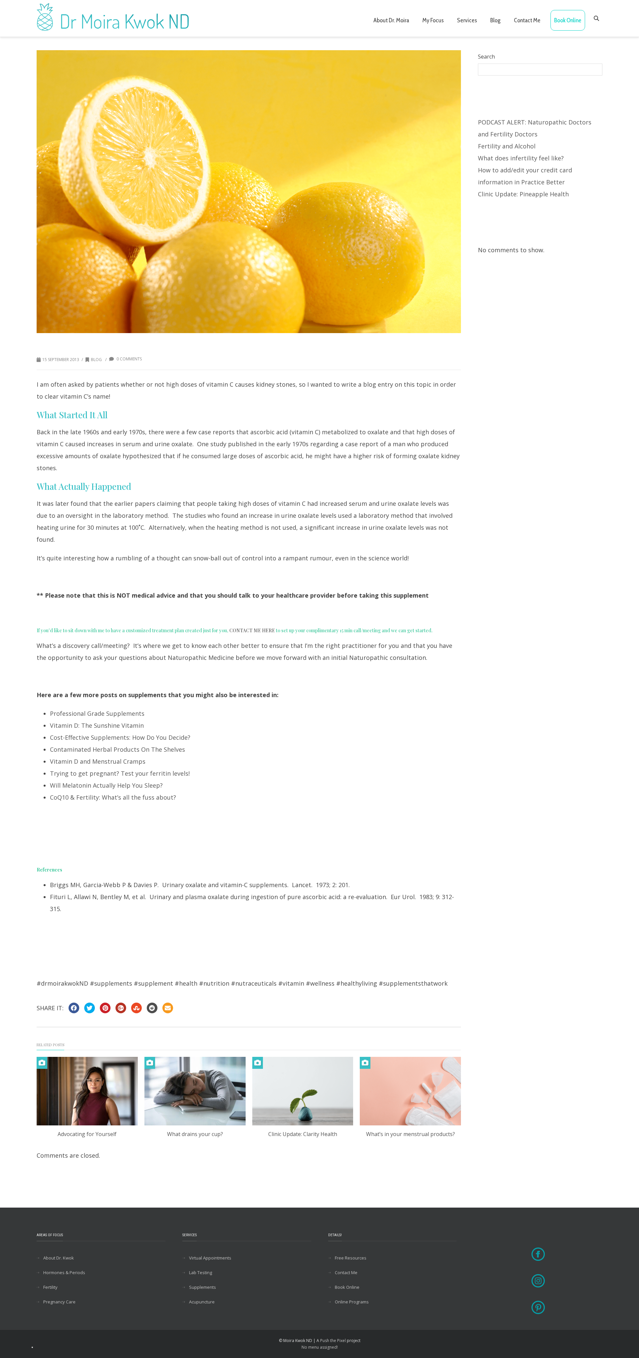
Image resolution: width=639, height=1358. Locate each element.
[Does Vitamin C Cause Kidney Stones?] (249, 191)
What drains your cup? (195, 1134)
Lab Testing (200, 1272)
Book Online (567, 20)
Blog (495, 20)
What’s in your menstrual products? (410, 1134)
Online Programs (352, 1302)
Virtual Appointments (210, 1258)
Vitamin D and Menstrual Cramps (97, 761)
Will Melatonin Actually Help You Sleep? (106, 785)
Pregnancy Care (59, 1302)
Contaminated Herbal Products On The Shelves (117, 749)
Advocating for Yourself (87, 1134)
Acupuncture (202, 1302)
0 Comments (128, 359)
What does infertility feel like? (521, 158)
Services (467, 20)
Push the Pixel (333, 1340)
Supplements (202, 1287)
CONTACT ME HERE (252, 630)
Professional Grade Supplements (97, 713)
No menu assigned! (320, 1347)
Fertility (50, 1287)
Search (486, 56)
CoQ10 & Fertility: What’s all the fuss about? (113, 797)
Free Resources (350, 1258)
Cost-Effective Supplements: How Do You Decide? (120, 737)
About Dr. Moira (391, 20)
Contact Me (527, 20)
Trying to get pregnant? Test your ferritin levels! (120, 773)
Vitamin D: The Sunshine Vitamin (97, 725)
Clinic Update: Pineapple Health (523, 194)
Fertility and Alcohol (506, 146)
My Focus (433, 20)
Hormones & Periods (64, 1272)
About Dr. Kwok (58, 1258)
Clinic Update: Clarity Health (302, 1134)
